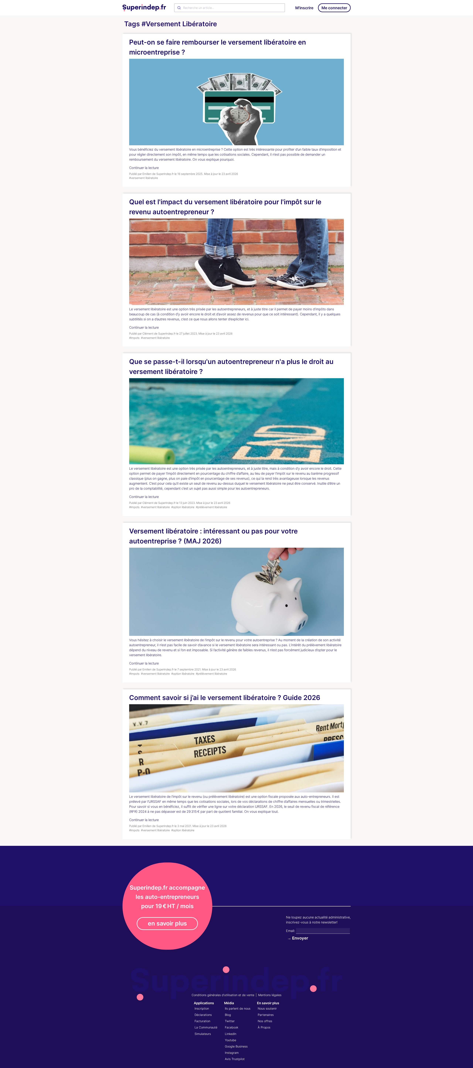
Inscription (202, 1008)
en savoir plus (167, 923)
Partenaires (266, 1015)
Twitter (230, 1021)
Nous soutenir (267, 1008)
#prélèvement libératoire (211, 507)
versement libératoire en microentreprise (189, 149)
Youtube (230, 1040)
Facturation (202, 1021)
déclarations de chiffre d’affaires (273, 801)
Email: (290, 931)
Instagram (232, 1053)
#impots (134, 338)
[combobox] (229, 8)
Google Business (236, 1046)
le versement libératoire (181, 640)
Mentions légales (269, 995)
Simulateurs (203, 1034)
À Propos (264, 1027)
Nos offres (265, 1021)
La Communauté (206, 1027)
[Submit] (178, 8)
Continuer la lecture (144, 168)
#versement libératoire (143, 178)
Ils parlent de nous (237, 1008)
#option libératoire (182, 507)
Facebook (231, 1027)
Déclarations (203, 1015)
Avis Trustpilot (235, 1059)
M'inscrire (304, 8)
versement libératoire (150, 309)
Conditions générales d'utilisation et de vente (223, 995)
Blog (228, 1015)
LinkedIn (230, 1034)
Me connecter (334, 8)
